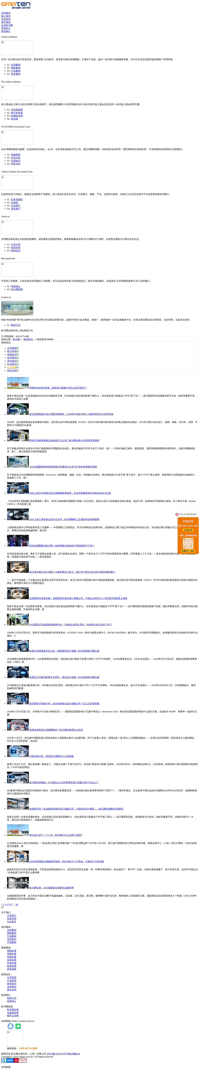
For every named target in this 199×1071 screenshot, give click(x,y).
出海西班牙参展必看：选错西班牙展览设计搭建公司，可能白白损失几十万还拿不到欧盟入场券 (78, 598)
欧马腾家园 (17, 289)
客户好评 (11, 351)
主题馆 (14, 202)
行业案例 (15, 71)
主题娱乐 (15, 160)
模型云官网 (13, 1015)
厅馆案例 (11, 942)
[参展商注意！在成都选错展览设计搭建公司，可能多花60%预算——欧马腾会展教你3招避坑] (18, 809)
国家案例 (15, 68)
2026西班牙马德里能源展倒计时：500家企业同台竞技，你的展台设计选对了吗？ (70, 624)
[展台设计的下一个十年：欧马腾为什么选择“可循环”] (18, 835)
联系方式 (15, 325)
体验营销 (15, 154)
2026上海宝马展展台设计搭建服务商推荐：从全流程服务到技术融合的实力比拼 (70, 493)
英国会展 (11, 957)
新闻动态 (15, 250)
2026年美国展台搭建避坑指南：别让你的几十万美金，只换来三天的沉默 (66, 861)
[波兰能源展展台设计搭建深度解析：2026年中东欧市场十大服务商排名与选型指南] (18, 414)
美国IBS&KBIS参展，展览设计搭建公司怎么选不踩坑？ (58, 388)
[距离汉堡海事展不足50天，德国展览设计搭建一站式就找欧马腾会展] (18, 651)
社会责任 (11, 364)
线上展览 (5, 16)
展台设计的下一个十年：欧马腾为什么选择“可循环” (56, 835)
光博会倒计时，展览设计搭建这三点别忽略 (51, 756)
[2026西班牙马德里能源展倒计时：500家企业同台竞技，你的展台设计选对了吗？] (18, 624)
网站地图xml (73, 1054)
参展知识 (11, 354)
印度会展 (11, 963)
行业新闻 (11, 980)
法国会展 (11, 960)
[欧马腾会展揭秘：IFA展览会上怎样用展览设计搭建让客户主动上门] (18, 782)
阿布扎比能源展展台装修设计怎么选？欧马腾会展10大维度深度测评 (64, 440)
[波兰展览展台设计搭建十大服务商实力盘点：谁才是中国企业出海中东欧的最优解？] (18, 572)
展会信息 (11, 370)
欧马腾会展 (13, 1009)
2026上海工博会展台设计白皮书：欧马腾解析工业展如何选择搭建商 (64, 519)
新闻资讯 (28, 339)
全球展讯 (11, 357)
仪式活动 (15, 157)
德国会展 (11, 950)
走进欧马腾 (7, 25)
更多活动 (15, 164)
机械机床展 (17, 116)
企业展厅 (15, 205)
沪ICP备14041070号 (57, 1054)
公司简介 (11, 915)
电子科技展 (17, 113)
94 (17, 904)
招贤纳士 (5, 28)
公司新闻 (11, 348)
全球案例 (15, 65)
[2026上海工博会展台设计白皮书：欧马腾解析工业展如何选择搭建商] (18, 519)
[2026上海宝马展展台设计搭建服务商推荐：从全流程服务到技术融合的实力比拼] (18, 493)
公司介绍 (15, 244)
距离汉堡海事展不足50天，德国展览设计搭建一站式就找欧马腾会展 (64, 651)
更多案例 (15, 74)
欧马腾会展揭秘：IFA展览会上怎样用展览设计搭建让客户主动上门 (63, 782)
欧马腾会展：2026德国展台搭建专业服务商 (51, 888)
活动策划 (5, 19)
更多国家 (11, 969)
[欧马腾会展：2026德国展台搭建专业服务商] (18, 888)
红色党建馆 (17, 199)
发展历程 (15, 247)
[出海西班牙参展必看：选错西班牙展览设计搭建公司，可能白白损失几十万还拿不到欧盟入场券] (18, 598)
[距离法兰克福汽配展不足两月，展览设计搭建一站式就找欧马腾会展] (18, 677)
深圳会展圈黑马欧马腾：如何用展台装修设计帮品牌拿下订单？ (62, 545)
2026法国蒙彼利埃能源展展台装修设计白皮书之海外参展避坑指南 (63, 467)
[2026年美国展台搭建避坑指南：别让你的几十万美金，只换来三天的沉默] (18, 861)
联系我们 (5, 31)
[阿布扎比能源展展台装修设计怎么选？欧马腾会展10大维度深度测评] (18, 440)
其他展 (14, 119)
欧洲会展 (11, 966)
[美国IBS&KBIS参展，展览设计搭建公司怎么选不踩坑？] (18, 388)
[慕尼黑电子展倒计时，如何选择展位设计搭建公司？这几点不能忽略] (18, 703)
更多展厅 (15, 208)
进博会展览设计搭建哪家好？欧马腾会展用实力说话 (56, 730)
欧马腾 (16, 339)
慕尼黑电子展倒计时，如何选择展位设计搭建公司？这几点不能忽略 (64, 703)
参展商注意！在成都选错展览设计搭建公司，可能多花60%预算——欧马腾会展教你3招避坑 (76, 809)
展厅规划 (5, 22)
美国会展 (11, 954)
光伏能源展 (17, 109)
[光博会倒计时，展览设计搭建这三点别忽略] (18, 756)
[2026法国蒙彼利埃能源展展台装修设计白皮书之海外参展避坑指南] (18, 467)
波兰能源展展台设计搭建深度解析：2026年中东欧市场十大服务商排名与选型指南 (71, 414)
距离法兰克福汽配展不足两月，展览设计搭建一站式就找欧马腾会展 (64, 677)
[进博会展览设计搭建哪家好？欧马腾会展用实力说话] (18, 730)
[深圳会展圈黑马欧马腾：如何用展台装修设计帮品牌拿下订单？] (18, 545)
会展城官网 (13, 1012)
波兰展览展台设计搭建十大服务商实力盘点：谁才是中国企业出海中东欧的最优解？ (72, 572)
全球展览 (5, 13)
